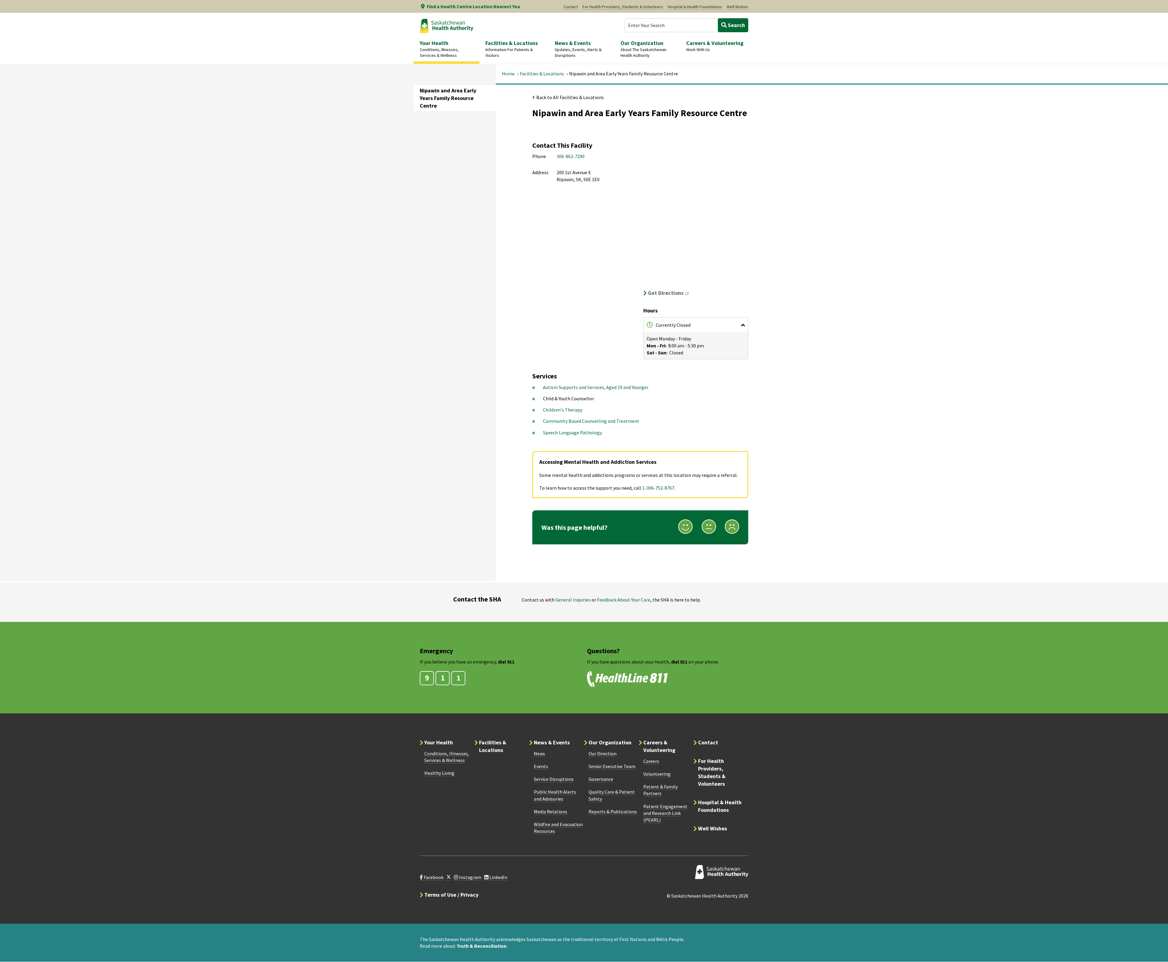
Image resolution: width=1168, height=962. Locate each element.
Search (736, 25)
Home (508, 74)
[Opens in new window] (449, 877)
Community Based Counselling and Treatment (591, 421)
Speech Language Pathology (572, 432)
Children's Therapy (562, 410)
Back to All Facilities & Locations (570, 97)
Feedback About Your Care (623, 600)
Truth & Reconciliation (481, 946)
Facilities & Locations (542, 74)
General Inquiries (573, 600)
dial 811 (679, 662)
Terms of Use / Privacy (451, 894)
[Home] (446, 26)
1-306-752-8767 (658, 488)
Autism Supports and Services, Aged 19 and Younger (595, 387)
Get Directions (670, 292)
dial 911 (506, 662)
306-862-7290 (571, 156)
